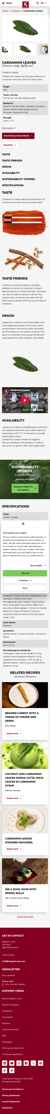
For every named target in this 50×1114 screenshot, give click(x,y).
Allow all (25, 573)
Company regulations (12, 1054)
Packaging (7, 1042)
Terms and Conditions (12, 1089)
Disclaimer (7, 1108)
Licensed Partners (10, 1029)
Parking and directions (13, 1048)
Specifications (13, 185)
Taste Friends (12, 160)
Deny (25, 588)
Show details (36, 565)
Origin (6, 166)
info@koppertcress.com (13, 961)
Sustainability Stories (18, 179)
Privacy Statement (11, 1095)
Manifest (6, 1023)
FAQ (4, 1036)
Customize (23, 580)
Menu (9, 3)
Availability (11, 173)
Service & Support (10, 1005)
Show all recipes (25, 916)
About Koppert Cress (12, 998)
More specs (7, 128)
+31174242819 (8, 955)
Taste (6, 154)
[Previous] (5, 49)
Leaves (15, 72)
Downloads (7, 1017)
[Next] (45, 49)
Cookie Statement (11, 1101)
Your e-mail (7, 981)
